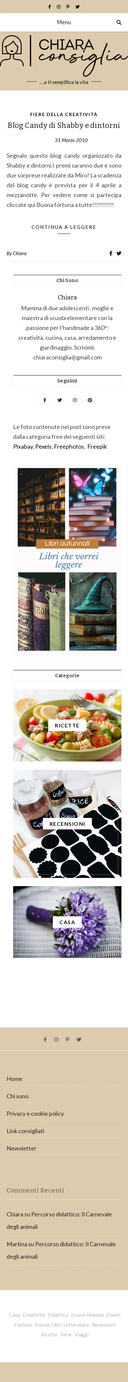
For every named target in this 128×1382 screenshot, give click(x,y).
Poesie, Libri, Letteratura (61, 1325)
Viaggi (81, 1334)
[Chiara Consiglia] (64, 61)
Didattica (58, 1315)
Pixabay (23, 446)
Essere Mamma (87, 1315)
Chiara (20, 253)
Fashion (23, 1325)
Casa (14, 1315)
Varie (66, 1334)
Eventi (113, 1315)
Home (14, 1078)
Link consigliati (25, 1130)
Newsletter (21, 1148)
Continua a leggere (64, 227)
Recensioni (104, 1325)
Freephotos (69, 446)
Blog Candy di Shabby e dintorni (64, 125)
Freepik (97, 446)
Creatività (34, 1315)
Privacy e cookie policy (35, 1113)
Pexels (43, 446)
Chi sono (18, 1096)
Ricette (49, 1334)
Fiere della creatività (64, 114)
